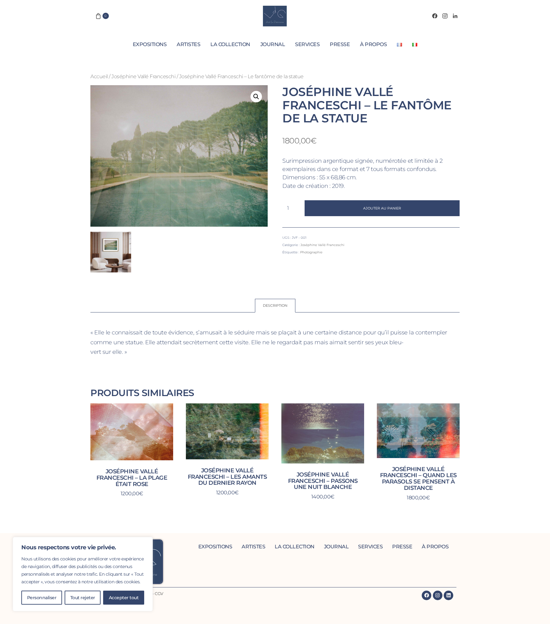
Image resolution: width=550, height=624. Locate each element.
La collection (230, 44)
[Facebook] (434, 15)
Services (307, 44)
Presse (340, 44)
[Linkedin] (448, 595)
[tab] (275, 305)
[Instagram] (445, 15)
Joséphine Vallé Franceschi (143, 76)
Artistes (188, 44)
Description (275, 305)
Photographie (311, 252)
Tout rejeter (82, 597)
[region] (83, 574)
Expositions (150, 44)
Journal (272, 44)
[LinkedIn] (455, 15)
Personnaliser (42, 597)
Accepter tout (124, 597)
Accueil (99, 76)
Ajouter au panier (382, 208)
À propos (373, 44)
